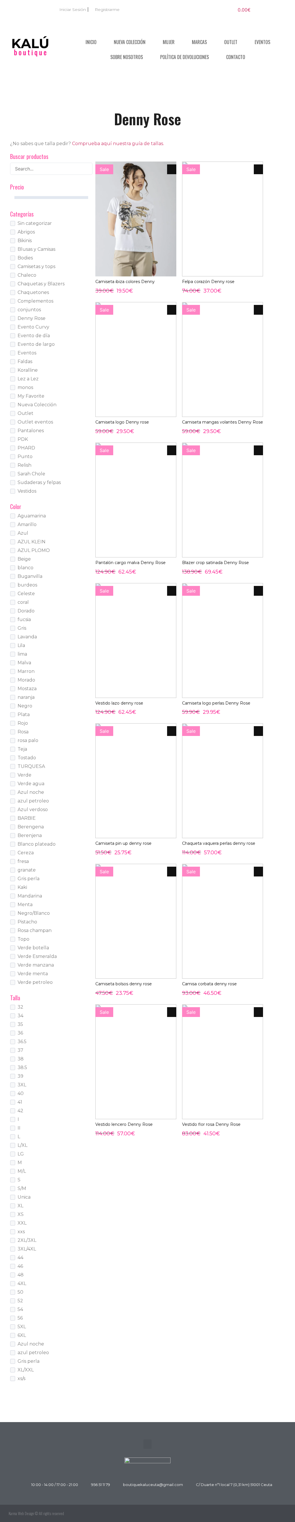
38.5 (22, 1067)
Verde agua (31, 783)
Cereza (26, 852)
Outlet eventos (35, 422)
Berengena (31, 827)
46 (20, 1266)
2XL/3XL (27, 1240)
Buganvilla (30, 576)
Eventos (262, 42)
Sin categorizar (35, 223)
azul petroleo (33, 801)
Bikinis (25, 240)
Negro (25, 706)
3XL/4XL (27, 1249)
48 (21, 1275)
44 (20, 1257)
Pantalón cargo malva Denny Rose (130, 562)
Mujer (169, 42)
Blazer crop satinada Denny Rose (215, 562)
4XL (22, 1283)
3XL (22, 1085)
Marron (26, 671)
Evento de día (34, 335)
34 (20, 1015)
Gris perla (28, 878)
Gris (22, 628)
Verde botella (33, 947)
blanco (25, 567)
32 (20, 1007)
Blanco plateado (37, 844)
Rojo (23, 723)
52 (20, 1300)
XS (21, 1214)
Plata (24, 714)
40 (21, 1093)
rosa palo (28, 740)
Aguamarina (32, 516)
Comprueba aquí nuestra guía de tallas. (118, 143)
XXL (22, 1223)
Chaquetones (33, 292)
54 (20, 1309)
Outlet (230, 42)
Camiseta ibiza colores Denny (125, 281)
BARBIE (27, 818)
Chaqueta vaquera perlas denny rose (218, 843)
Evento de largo (36, 344)
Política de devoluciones (184, 57)
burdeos (27, 585)
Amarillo (27, 524)
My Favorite (31, 396)
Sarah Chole (31, 474)
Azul (23, 533)
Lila (21, 645)
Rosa (23, 732)
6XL (22, 1335)
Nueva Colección (129, 42)
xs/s (21, 1378)
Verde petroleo (35, 982)
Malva (24, 662)
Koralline (28, 370)
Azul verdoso (33, 809)
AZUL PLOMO (34, 550)
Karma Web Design (21, 1513)
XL (20, 1205)
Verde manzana (36, 965)
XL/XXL (26, 1370)
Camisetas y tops (36, 266)
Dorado (26, 611)
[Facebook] (267, 1513)
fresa (23, 861)
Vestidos (27, 491)
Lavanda (27, 636)
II (19, 1128)
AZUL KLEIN (32, 541)
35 (20, 1024)
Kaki (22, 887)
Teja (22, 749)
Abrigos (26, 232)
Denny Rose (32, 318)
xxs (21, 1231)
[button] (147, 1444)
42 (20, 1110)
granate (27, 870)
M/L (22, 1171)
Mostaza (27, 688)
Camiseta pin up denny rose (123, 843)
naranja (26, 697)
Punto (25, 456)
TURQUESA (31, 766)
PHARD (26, 448)
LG (21, 1154)
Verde (24, 775)
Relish (24, 465)
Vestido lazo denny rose (119, 703)
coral (23, 602)
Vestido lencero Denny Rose (124, 1124)
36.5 (22, 1041)
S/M (22, 1188)
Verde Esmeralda (37, 956)
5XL (22, 1326)
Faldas (25, 361)
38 (21, 1059)
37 (20, 1050)
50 (20, 1292)
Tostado (27, 757)
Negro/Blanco (34, 913)
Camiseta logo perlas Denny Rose (216, 703)
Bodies (25, 258)
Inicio (91, 42)
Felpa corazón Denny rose (208, 281)
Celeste (26, 593)
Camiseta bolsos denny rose (123, 983)
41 (20, 1102)
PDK (23, 439)
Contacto (235, 57)
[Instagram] (280, 1513)
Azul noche (31, 792)
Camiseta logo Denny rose (122, 422)
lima (22, 654)
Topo (23, 939)
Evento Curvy (33, 327)
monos (25, 387)
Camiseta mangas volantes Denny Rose (222, 422)
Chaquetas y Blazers (41, 283)
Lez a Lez (28, 379)
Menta (25, 904)
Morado (26, 680)
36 (20, 1033)
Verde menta (33, 973)
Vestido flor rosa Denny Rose (211, 1124)
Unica (24, 1197)
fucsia (24, 619)
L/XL (22, 1145)
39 (20, 1076)
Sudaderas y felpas (39, 482)
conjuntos (29, 309)
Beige (24, 559)
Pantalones (31, 430)
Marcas (199, 42)
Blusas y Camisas (36, 249)
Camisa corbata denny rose (209, 983)
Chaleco (27, 275)
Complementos (35, 301)
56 (20, 1318)
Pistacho (27, 922)
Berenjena (30, 835)
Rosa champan (35, 930)
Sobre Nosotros (126, 57)
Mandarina (30, 896)
